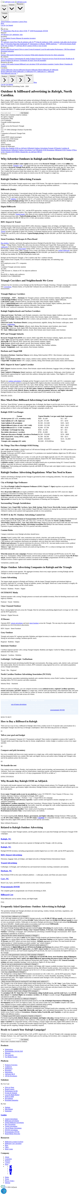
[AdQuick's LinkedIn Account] (10, 1168)
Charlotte (41, 818)
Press (6, 1164)
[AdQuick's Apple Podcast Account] (10, 1174)
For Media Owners (11, 1057)
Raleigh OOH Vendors (63, 150)
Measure (7, 1053)
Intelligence (8, 1068)
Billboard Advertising (12, 1121)
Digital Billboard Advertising (14, 1122)
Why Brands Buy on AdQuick (26, 152)
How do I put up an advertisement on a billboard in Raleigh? (20, 964)
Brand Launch (9, 1089)
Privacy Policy (9, 1181)
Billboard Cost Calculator (13, 1143)
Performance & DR (11, 1091)
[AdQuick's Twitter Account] (10, 1166)
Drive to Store (9, 1087)
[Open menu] (1, 27)
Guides (4, 1115)
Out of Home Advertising (13, 1128)
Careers (7, 1162)
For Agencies (9, 1055)
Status (7, 1177)
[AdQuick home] (15, 2)
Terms (7, 1179)
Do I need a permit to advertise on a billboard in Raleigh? (19, 998)
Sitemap (7, 1183)
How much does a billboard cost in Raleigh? (15, 916)
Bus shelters (5, 243)
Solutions (12, 5)
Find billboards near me (9, 73)
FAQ (39, 152)
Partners (7, 1161)
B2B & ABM (9, 1096)
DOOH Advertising (11, 1130)
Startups (7, 1107)
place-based (22, 249)
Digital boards (20, 214)
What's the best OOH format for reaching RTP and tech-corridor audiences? (24, 945)
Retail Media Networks (12, 1134)
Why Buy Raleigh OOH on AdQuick (14, 148)
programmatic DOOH (57, 710)
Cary (21, 165)
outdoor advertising (14, 381)
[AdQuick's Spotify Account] (10, 1172)
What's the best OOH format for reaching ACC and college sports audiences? (25, 981)
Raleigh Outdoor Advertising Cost (23, 150)
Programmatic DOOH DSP (14, 1051)
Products (4, 76)
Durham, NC (6, 871)
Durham (16, 165)
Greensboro (7, 287)
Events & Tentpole (11, 1093)
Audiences (8, 1067)
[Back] (1, 2)
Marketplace (9, 1049)
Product (4, 6)
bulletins (13, 199)
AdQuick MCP (10, 1074)
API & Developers (11, 1076)
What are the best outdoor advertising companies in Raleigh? (20, 935)
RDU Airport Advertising (11, 855)
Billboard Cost (7, 895)
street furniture (34, 623)
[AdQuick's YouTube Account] (10, 1170)
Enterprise (8, 1111)
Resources (20, 4)
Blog (2, 23)
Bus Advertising (10, 1124)
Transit (3, 231)
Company (5, 13)
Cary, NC (5, 879)
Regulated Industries (11, 1100)
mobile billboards (64, 250)
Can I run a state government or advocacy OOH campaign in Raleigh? (23, 954)
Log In (3, 25)
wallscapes (4, 247)
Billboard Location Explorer (14, 1142)
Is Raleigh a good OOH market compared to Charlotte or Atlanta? (21, 1016)
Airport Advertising (11, 1119)
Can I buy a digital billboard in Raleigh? (14, 972)
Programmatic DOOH (10, 887)
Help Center (9, 1149)
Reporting (8, 1070)
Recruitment (9, 1098)
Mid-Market (9, 1109)
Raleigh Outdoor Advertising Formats (40, 148)
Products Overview (11, 1065)
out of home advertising (18, 704)
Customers (8, 1159)
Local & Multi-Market (12, 1095)
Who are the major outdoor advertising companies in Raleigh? (20, 926)
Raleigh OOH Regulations (45, 150)
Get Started (9, 25)
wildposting (11, 324)
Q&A (7, 1147)
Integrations (9, 1072)
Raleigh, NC (6, 839)
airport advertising (17, 623)
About (7, 1157)
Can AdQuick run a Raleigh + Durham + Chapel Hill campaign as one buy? (24, 1006)
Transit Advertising (9, 863)
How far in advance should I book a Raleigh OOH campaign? (20, 991)
